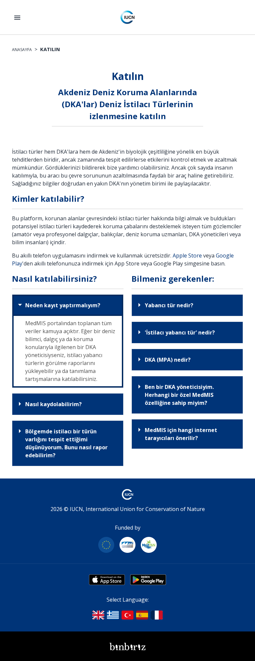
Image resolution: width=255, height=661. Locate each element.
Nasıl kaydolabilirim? (53, 404)
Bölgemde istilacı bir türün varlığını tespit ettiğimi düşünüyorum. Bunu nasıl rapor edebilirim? (66, 443)
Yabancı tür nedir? (169, 305)
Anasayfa (22, 49)
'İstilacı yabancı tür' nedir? (180, 332)
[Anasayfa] (127, 17)
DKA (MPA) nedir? (168, 359)
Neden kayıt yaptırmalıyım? (62, 305)
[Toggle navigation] (17, 17)
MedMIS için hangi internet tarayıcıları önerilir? (181, 434)
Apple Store (187, 255)
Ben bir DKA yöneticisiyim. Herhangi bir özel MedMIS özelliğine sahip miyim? (179, 394)
